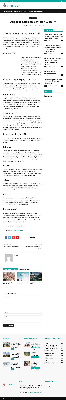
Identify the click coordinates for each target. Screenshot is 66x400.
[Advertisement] (44, 5)
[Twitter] (61, 1)
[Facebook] (59, 1)
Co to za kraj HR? (50, 71)
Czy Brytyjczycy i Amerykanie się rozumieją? (33, 247)
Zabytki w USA (48, 350)
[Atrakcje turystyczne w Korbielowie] (27, 354)
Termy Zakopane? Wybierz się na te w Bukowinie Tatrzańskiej (53, 81)
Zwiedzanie (31, 18)
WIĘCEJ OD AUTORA (24, 269)
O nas (4, 1)
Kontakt (14, 1)
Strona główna (8, 11)
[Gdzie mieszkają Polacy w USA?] (23, 276)
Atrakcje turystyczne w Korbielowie (35, 354)
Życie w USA (48, 355)
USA (36, 18)
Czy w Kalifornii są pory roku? (11, 246)
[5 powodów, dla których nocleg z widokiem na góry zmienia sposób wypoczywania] (6, 354)
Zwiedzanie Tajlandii (50, 346)
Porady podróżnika (39, 11)
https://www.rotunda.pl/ (17, 230)
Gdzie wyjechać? (18, 11)
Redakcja (26, 25)
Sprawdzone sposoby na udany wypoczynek (36, 344)
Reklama (9, 1)
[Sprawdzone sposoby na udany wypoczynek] (27, 344)
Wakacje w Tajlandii (50, 348)
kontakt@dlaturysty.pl (36, 392)
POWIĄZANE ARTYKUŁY (10, 269)
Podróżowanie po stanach (50, 73)
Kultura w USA (49, 358)
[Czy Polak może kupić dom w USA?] (36, 276)
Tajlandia (47, 343)
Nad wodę (30, 11)
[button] (61, 11)
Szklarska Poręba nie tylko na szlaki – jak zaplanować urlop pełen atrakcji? (53, 36)
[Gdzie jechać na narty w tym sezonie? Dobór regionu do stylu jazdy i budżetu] (6, 364)
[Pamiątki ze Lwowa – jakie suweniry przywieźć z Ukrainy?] (27, 363)
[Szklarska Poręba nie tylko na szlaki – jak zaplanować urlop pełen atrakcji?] (6, 344)
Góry (25, 11)
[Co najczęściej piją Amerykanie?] (9, 276)
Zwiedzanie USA (49, 353)
